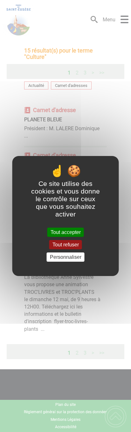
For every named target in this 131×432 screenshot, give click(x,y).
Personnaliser (65, 257)
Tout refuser (65, 244)
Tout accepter (66, 232)
